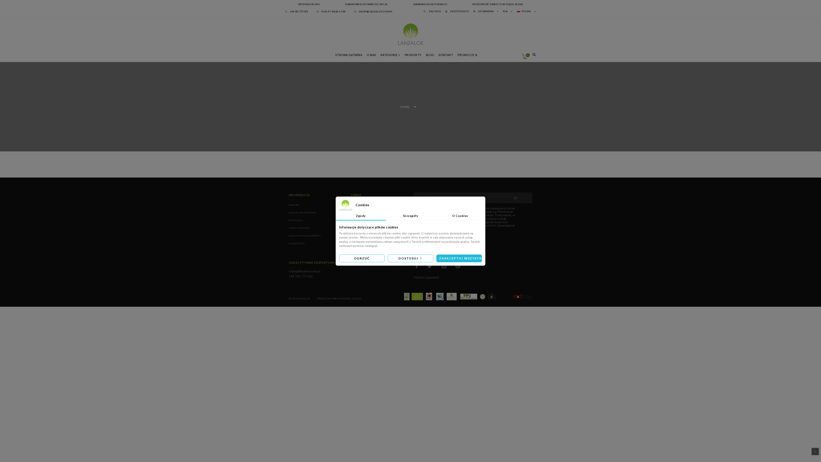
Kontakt (446, 55)
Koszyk (527, 55)
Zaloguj (434, 11)
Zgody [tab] (361, 216)
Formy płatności (299, 228)
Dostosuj (409, 258)
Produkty (413, 55)
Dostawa (294, 205)
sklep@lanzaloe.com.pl (376, 11)
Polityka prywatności (302, 212)
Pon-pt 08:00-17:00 (333, 11)
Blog (430, 55)
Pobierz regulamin (426, 277)
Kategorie (389, 55)
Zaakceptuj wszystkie (460, 258)
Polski (526, 11)
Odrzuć (361, 258)
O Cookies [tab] (460, 216)
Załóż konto (459, 11)
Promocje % (467, 55)
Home (405, 107)
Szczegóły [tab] (410, 216)
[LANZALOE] (410, 34)
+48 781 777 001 (299, 11)
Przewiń (815, 451)
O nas (371, 55)
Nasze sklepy (297, 243)
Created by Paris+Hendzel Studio (339, 298)
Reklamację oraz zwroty (305, 235)
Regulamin (296, 220)
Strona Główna (348, 55)
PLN (505, 11)
